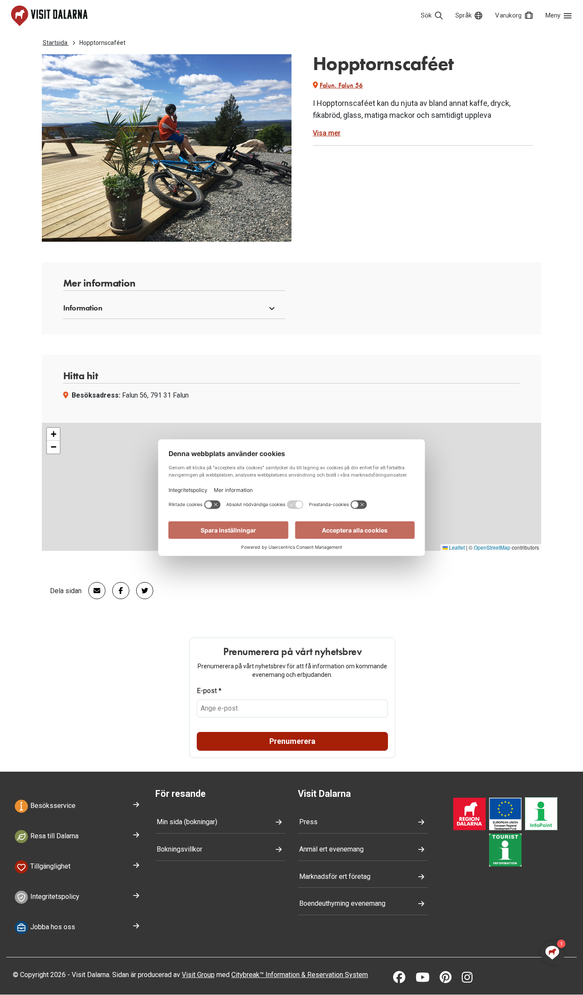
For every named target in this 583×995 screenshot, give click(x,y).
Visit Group (198, 975)
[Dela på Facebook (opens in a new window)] (117, 590)
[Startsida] (49, 16)
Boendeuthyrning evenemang (342, 903)
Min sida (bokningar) (187, 822)
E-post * (209, 691)
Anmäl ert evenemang (331, 849)
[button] (174, 308)
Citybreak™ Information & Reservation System (299, 975)
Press (308, 822)
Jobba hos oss (52, 927)
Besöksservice (52, 806)
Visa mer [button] (327, 133)
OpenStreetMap (492, 547)
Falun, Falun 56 (341, 85)
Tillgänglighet (49, 866)
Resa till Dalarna (54, 836)
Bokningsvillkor (179, 849)
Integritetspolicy (54, 897)
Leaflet (456, 547)
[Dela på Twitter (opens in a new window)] (141, 590)
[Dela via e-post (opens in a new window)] (93, 590)
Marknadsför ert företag (334, 876)
